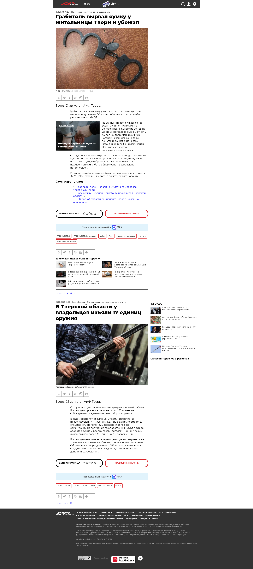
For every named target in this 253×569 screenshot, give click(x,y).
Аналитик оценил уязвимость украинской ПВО (175, 338)
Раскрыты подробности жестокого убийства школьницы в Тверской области (130, 264)
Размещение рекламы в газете (146, 516)
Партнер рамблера (101, 558)
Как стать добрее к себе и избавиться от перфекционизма (179, 318)
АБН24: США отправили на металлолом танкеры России (175, 309)
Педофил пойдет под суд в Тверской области (80, 263)
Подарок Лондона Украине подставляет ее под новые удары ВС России (179, 348)
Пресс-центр (106, 513)
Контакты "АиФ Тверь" (86, 516)
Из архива (89, 387)
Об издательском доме (87, 513)
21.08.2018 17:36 (62, 12)
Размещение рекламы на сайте (113, 516)
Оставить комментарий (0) (126, 214)
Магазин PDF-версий (125, 513)
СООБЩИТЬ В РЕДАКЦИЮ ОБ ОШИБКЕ (142, 519)
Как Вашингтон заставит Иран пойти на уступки (179, 328)
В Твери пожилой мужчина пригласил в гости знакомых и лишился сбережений (128, 274)
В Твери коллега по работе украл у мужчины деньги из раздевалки (83, 282)
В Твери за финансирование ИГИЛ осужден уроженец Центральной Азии (84, 274)
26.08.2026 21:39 (63, 302)
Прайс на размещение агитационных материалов (99, 519)
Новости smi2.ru (65, 293)
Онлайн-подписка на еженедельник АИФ (157, 513)
